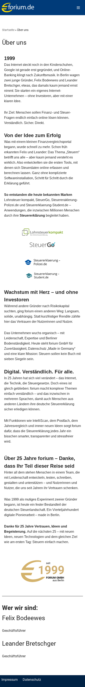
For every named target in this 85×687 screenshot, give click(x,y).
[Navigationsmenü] (78, 7)
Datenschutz (32, 679)
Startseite (8, 30)
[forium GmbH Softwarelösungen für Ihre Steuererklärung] (18, 7)
